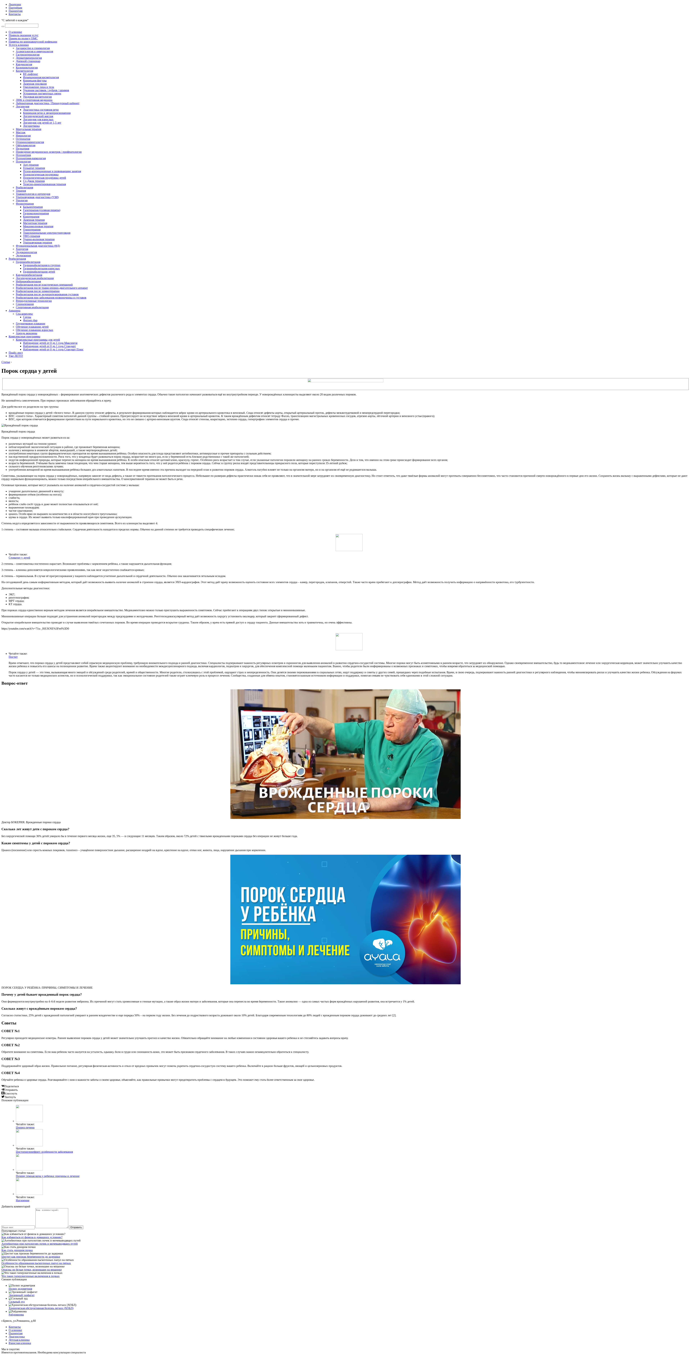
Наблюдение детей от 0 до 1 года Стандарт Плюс (53, 349)
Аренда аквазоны (26, 333)
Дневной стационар (28, 61)
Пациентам (15, 10)
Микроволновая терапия (38, 226)
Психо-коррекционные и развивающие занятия (52, 171)
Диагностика (17, 1336)
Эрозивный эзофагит (22, 1295)
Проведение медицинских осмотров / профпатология (49, 151)
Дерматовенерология (29, 57)
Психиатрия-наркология (31, 158)
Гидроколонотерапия (36, 213)
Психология (23, 161)
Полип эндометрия (20, 1288)
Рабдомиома (16, 1314)
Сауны (27, 317)
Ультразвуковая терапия (37, 242)
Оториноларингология (30, 142)
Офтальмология (25, 145)
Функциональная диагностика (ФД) (38, 245)
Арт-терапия (31, 164)
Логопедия (22, 106)
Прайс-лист (16, 352)
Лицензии (15, 4)
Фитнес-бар (30, 320)
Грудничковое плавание (30, 323)
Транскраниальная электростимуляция (46, 232)
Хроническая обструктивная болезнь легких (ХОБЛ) (41, 1308)
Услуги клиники (19, 44)
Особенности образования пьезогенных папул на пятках (36, 1263)
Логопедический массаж (38, 116)
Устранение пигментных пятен (42, 93)
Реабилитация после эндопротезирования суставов (47, 294)
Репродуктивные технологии (34, 300)
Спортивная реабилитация (32, 307)
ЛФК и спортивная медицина (34, 100)
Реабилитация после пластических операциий (44, 284)
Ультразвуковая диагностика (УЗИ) (37, 197)
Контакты (15, 14)
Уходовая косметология (37, 96)
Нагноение (22, 1200)
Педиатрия (22, 148)
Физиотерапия (25, 203)
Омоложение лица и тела (38, 87)
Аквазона (14, 310)
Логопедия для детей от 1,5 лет (42, 122)
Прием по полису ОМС (23, 38)
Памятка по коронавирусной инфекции (33, 41)
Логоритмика (31, 125)
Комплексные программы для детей (38, 339)
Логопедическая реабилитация (35, 278)
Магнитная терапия (35, 223)
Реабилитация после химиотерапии (38, 291)
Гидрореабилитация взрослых (41, 268)
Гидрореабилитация (28, 261)
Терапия (21, 190)
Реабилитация (24, 187)
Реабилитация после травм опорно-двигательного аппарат (52, 287)
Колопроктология (27, 67)
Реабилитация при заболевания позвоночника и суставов (51, 297)
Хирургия (22, 249)
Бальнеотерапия (33, 206)
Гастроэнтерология (27, 54)
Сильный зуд (17, 1301)
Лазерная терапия (34, 219)
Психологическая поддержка (40, 174)
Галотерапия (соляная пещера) (41, 210)
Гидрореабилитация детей (39, 271)
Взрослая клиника (20, 1343)
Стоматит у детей (19, 557)
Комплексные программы (24, 336)
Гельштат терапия (34, 168)
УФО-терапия (31, 236)
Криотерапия (31, 216)
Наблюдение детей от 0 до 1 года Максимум (50, 342)
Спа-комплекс (24, 313)
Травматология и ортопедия (33, 193)
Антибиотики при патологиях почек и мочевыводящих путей (39, 1243)
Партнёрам (15, 7)
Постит (13, 656)
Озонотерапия (31, 229)
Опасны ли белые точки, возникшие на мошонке (31, 1269)
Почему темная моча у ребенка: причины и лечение (48, 1176)
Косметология (24, 70)
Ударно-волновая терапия (39, 239)
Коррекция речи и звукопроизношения (47, 112)
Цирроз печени (25, 1127)
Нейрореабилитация (28, 281)
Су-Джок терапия (34, 180)
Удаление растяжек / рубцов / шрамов (46, 90)
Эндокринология (26, 252)
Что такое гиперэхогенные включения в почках (30, 1276)
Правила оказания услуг (24, 35)
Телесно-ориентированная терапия (44, 184)
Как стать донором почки (17, 1250)
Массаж (20, 132)
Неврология (23, 135)
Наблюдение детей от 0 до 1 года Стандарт (49, 346)
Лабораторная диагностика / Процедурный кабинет (47, 103)
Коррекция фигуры (35, 80)
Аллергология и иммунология (34, 51)
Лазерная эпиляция (35, 83)
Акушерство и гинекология (33, 48)
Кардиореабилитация (29, 274)
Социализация (25, 304)
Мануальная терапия (28, 129)
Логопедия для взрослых (38, 119)
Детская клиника (19, 1339)
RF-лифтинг (30, 74)
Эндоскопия (23, 255)
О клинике (15, 31)
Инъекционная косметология (41, 77)
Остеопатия (23, 138)
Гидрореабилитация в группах (41, 265)
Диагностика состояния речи (41, 109)
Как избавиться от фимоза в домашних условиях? (31, 1237)
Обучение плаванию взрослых (34, 330)
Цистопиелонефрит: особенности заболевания (44, 1151)
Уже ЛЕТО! (16, 355)
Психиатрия (23, 155)
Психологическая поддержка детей (44, 177)
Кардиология (24, 64)
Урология (22, 200)
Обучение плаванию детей (32, 326)
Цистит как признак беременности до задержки (30, 1256)
